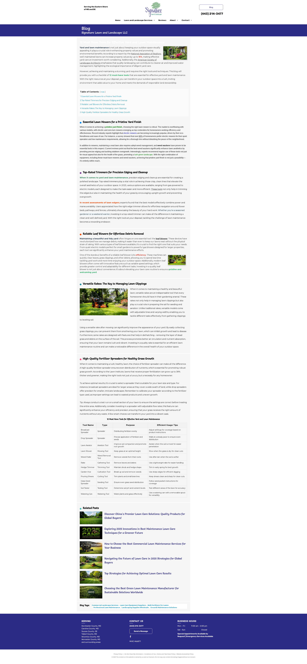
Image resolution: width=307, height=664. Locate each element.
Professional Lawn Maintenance (106, 607)
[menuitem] (117, 20)
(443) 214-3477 (212, 13)
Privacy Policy (118, 654)
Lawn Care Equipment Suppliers (133, 605)
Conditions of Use (150, 654)
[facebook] (130, 637)
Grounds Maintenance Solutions (163, 607)
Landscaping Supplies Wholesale (135, 607)
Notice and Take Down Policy (166, 654)
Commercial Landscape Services (105, 605)
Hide (102, 92)
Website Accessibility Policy (185, 654)
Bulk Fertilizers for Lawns (157, 605)
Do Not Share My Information (134, 654)
